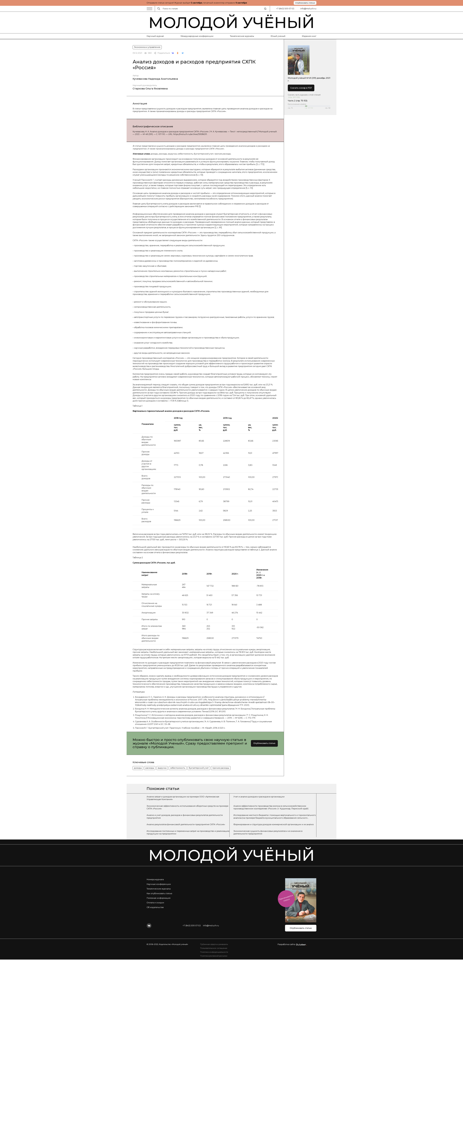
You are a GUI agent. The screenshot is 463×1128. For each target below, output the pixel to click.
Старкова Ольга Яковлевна (150, 88)
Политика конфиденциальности (214, 952)
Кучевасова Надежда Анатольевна (155, 78)
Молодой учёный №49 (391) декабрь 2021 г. (309, 79)
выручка (162, 768)
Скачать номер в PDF (301, 88)
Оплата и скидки (155, 903)
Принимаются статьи (286, 898)
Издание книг (309, 36)
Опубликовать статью (305, 3)
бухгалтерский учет (199, 768)
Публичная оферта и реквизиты (214, 944)
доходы (138, 768)
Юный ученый (278, 36)
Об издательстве (155, 907)
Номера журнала (155, 879)
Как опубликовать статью (159, 893)
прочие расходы (220, 768)
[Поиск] (265, 9)
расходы (149, 768)
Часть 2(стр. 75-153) (297, 101)
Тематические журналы (242, 36)
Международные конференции (197, 36)
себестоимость (177, 768)
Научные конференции (159, 884)
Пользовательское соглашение (213, 948)
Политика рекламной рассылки (213, 956)
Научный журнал (155, 36)
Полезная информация (158, 898)
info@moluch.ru (308, 8)
